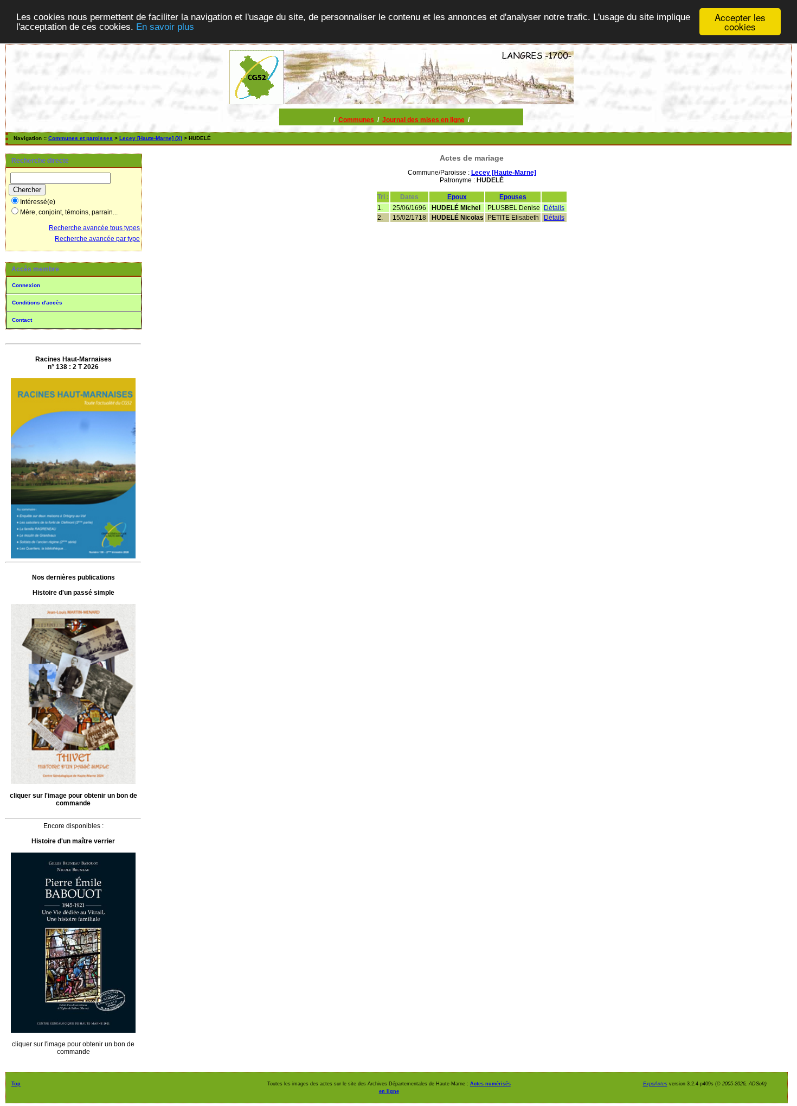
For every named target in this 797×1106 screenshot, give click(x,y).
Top (16, 1083)
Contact (22, 320)
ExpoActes (655, 1083)
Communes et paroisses (80, 138)
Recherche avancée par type (97, 239)
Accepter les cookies (740, 21)
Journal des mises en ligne (423, 120)
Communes (356, 120)
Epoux (457, 197)
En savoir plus (165, 27)
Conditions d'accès (37, 303)
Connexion (26, 285)
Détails (554, 208)
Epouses (512, 197)
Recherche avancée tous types (94, 228)
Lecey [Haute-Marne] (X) (150, 138)
